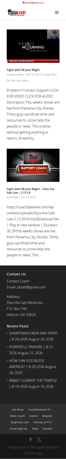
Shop (35, 428)
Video (24, 80)
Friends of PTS (42, 422)
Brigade (47, 416)
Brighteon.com (20, 422)
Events (34, 416)
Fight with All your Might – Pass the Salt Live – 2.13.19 (30, 191)
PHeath (14, 197)
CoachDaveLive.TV (39, 409)
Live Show (18, 409)
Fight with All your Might (23, 70)
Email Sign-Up (18, 428)
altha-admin (17, 74)
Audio (47, 74)
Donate (47, 428)
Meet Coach (17, 416)
